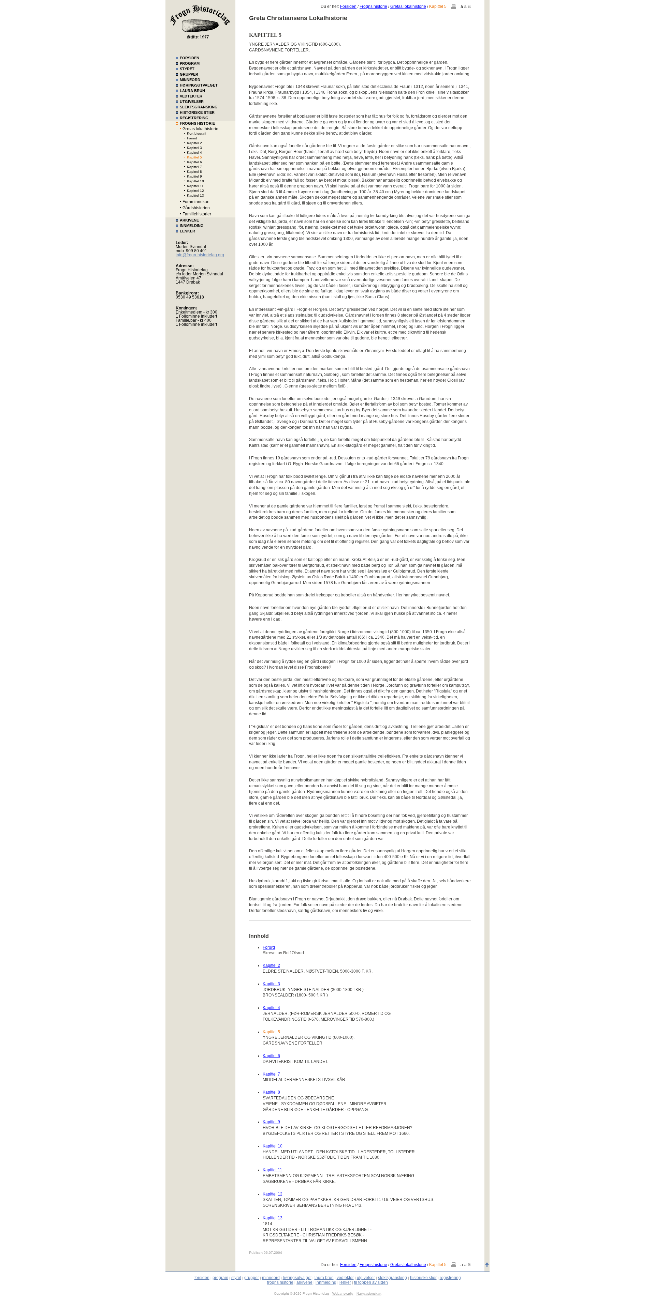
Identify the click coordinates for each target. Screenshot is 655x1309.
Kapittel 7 (194, 167)
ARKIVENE (189, 220)
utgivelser (366, 1277)
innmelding (326, 1282)
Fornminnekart (196, 201)
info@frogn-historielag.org (200, 255)
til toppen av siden (371, 1282)
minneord (271, 1277)
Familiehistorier (197, 214)
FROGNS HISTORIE (197, 123)
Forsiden (348, 6)
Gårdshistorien (196, 208)
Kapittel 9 (194, 176)
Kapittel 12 (195, 191)
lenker (345, 1282)
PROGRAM (190, 63)
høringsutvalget (297, 1277)
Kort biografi (196, 133)
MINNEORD (190, 80)
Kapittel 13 (195, 195)
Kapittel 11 (195, 186)
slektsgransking (392, 1277)
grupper (251, 1277)
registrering (450, 1277)
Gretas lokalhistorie (200, 128)
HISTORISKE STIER (197, 112)
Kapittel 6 (194, 162)
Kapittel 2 (194, 143)
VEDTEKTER (191, 96)
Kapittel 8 (194, 171)
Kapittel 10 (195, 181)
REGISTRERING (194, 118)
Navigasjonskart (368, 1293)
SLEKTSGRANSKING (199, 107)
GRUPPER (189, 74)
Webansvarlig (342, 1293)
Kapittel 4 (194, 152)
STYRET (187, 69)
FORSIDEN (189, 58)
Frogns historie (373, 6)
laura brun (324, 1277)
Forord (192, 138)
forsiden (201, 1277)
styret (236, 1277)
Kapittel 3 (194, 148)
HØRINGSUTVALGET (199, 85)
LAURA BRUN (192, 91)
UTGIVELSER (192, 102)
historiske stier (423, 1277)
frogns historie (280, 1282)
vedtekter (345, 1277)
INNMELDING (192, 226)
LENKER (187, 231)
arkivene (304, 1282)
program (220, 1277)
